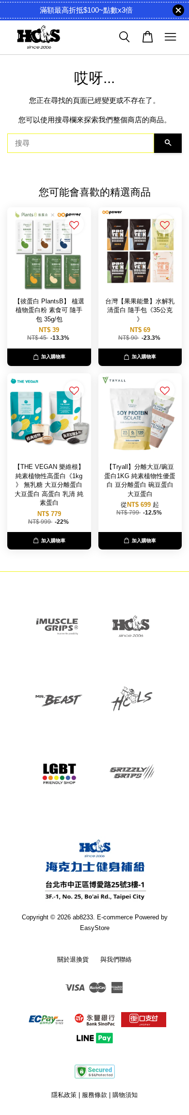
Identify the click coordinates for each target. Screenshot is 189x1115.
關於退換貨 (73, 959)
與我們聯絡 (116, 959)
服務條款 (94, 1094)
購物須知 (125, 1094)
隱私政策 (64, 1094)
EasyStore (95, 928)
